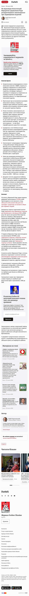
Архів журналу (5, 560)
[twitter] (2, 495)
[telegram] (11, 495)
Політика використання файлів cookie (11, 549)
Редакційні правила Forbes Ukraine (10, 551)
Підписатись (8, 319)
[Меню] (26, 2)
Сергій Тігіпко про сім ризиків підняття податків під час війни (10, 402)
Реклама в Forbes (5, 563)
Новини (3, 6)
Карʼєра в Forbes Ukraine (7, 533)
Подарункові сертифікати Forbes (10, 568)
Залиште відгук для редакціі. (9, 438)
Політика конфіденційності (8, 546)
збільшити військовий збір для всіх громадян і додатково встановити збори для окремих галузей (13, 204)
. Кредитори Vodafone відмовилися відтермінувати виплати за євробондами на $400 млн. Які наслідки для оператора (10, 353)
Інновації (4, 358)
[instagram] (8, 495)
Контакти (4, 528)
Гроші (4, 380)
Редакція (3, 554)
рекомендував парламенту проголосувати (14, 256)
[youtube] (14, 495)
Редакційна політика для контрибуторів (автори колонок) (14, 557)
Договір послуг (5, 536)
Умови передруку (6, 541)
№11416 (18, 199)
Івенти (3, 539)
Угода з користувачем (7, 531)
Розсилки (3, 544)
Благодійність (5, 565)
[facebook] (5, 495)
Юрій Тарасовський (10, 17)
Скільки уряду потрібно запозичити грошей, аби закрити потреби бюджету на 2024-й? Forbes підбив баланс (10, 388)
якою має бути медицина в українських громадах (10, 475)
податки (4, 444)
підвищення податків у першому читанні (13, 237)
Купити (10, 73)
